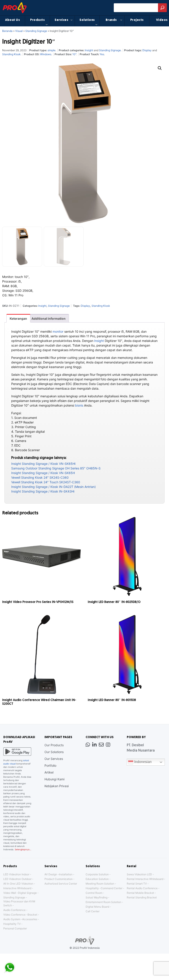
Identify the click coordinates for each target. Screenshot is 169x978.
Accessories (29, 919)
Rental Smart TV (137, 883)
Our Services (53, 759)
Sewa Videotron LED (139, 874)
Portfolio (50, 765)
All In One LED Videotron (18, 883)
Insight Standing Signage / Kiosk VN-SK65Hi (43, 463)
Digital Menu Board (97, 906)
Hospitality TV (12, 923)
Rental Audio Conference (142, 888)
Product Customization (58, 879)
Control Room (94, 892)
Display (147, 50)
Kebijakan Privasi (56, 786)
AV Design (50, 874)
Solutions (87, 20)
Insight (89, 50)
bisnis (79, 405)
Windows (45, 54)
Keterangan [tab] (18, 318)
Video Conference (14, 914)
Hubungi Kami (54, 779)
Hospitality (92, 888)
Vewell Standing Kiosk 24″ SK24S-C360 (40, 477)
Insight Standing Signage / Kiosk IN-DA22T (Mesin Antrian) (53, 487)
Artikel (48, 772)
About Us (12, 20)
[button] (160, 68)
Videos (162, 20)
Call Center (92, 911)
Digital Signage (27, 892)
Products (37, 20)
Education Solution (97, 879)
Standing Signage (36, 31)
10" (74, 54)
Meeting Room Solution (100, 883)
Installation (65, 874)
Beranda (7, 31)
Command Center (111, 888)
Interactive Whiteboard (17, 888)
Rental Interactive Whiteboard (145, 879)
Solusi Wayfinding (96, 897)
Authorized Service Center (60, 883)
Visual (19, 31)
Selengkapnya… (23, 849)
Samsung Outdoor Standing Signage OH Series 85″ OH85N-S (56, 468)
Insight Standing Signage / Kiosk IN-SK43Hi (42, 491)
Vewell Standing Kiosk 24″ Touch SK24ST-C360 (45, 482)
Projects (137, 20)
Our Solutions (54, 752)
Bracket (32, 914)
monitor (58, 331)
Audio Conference (14, 910)
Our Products (54, 745)
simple (51, 50)
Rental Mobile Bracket (140, 892)
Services (61, 20)
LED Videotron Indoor (16, 874)
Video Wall (9, 892)
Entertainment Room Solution (103, 902)
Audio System (11, 919)
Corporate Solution (97, 874)
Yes (102, 54)
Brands (111, 20)
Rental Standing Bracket (142, 897)
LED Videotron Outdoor (17, 879)
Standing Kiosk (11, 54)
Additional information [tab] (48, 318)
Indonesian (142, 762)
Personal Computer (15, 928)
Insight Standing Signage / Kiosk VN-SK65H (43, 473)
